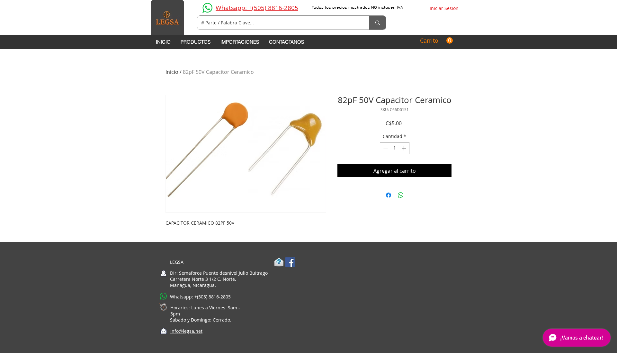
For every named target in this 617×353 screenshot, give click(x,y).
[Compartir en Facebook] (388, 195)
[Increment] (404, 148)
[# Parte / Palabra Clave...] (377, 23)
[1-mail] (279, 262)
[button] (436, 40)
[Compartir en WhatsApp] (401, 195)
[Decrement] (385, 148)
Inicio (171, 71)
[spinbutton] (394, 148)
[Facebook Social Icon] (290, 262)
